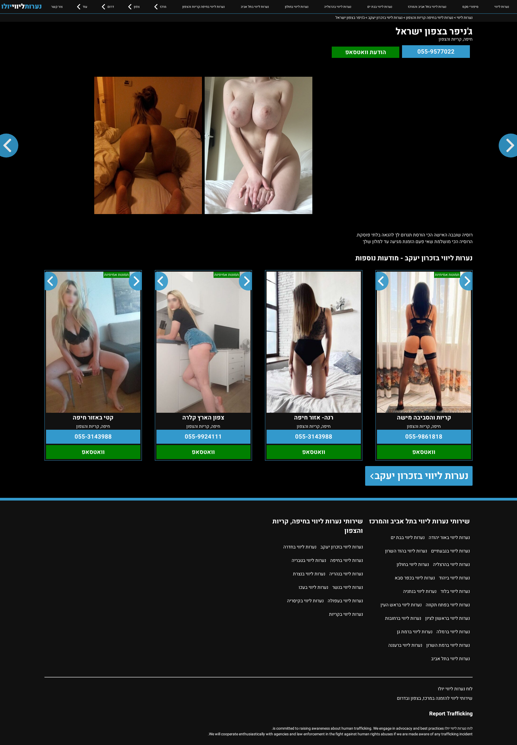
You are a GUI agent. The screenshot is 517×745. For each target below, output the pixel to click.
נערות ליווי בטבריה (309, 560)
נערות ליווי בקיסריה (305, 600)
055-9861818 (423, 436)
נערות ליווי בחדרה (299, 547)
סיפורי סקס (470, 6)
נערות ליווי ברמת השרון (448, 645)
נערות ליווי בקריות (346, 614)
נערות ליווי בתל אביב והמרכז (427, 6)
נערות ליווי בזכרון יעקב (422, 476)
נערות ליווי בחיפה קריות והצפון (203, 6)
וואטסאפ (423, 452)
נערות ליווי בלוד (455, 591)
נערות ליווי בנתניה (419, 591)
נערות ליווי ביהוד (454, 578)
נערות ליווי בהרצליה (337, 6)
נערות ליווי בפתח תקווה (448, 604)
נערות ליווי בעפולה (345, 600)
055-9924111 (203, 436)
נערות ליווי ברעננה (405, 645)
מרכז (163, 6)
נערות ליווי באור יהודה (449, 537)
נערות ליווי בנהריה (346, 574)
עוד (85, 6)
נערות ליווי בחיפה (346, 560)
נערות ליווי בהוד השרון (406, 551)
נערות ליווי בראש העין (401, 604)
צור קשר (57, 6)
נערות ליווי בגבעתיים (450, 551)
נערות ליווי (501, 6)
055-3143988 (313, 436)
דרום (110, 6)
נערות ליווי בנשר (347, 587)
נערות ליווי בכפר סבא (415, 578)
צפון (137, 6)
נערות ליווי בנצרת (309, 574)
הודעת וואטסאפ (365, 52)
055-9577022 (436, 51)
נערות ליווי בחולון (296, 6)
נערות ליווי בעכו (313, 587)
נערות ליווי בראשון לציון (447, 618)
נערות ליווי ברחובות (403, 618)
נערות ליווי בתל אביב (255, 6)
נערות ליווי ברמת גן (414, 631)
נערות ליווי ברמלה (453, 631)
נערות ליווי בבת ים (379, 6)
